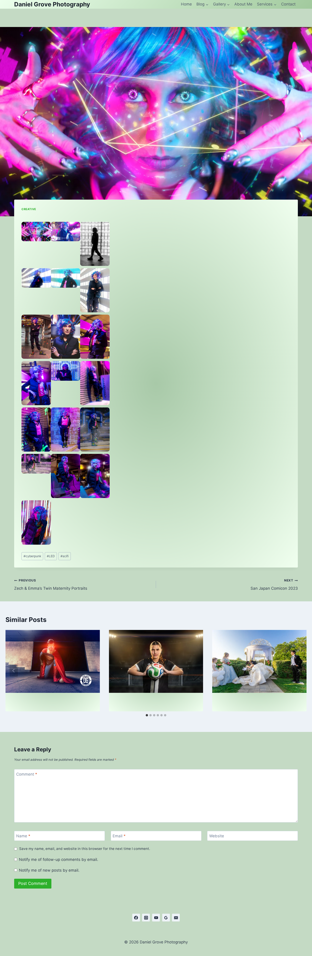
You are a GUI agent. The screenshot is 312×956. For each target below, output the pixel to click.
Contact (288, 4)
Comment (26, 774)
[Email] (176, 917)
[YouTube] (156, 917)
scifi (65, 556)
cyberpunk (32, 556)
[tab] (147, 715)
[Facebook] (136, 917)
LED (51, 556)
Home (186, 4)
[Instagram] (146, 917)
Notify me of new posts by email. (49, 870)
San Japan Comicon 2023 (274, 584)
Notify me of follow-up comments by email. (58, 859)
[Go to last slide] (14, 670)
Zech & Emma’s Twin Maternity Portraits (50, 584)
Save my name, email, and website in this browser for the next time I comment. (84, 848)
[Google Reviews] (166, 917)
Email (119, 836)
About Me (243, 4)
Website (216, 836)
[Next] (298, 670)
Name (23, 836)
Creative (28, 209)
